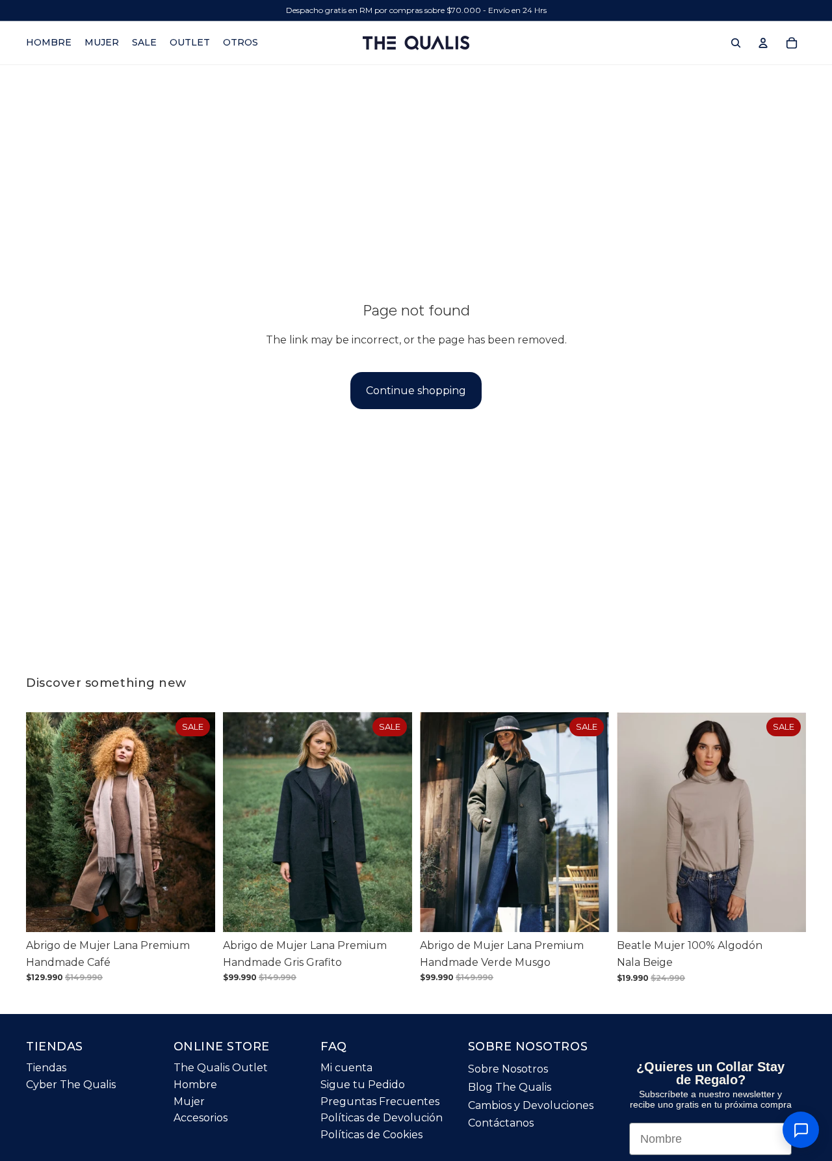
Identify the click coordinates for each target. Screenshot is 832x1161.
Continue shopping (416, 390)
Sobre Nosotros (508, 1069)
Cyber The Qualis (71, 1084)
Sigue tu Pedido (362, 1084)
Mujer (189, 1101)
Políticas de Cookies (371, 1134)
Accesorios (201, 1118)
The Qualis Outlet (221, 1067)
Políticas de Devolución (381, 1118)
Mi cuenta (346, 1067)
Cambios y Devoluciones (530, 1105)
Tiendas (46, 1067)
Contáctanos (501, 1123)
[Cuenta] (763, 43)
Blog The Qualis (509, 1087)
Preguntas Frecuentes (379, 1101)
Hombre (195, 1084)
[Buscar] (736, 43)
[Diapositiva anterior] (45, 822)
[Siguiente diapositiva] (195, 822)
